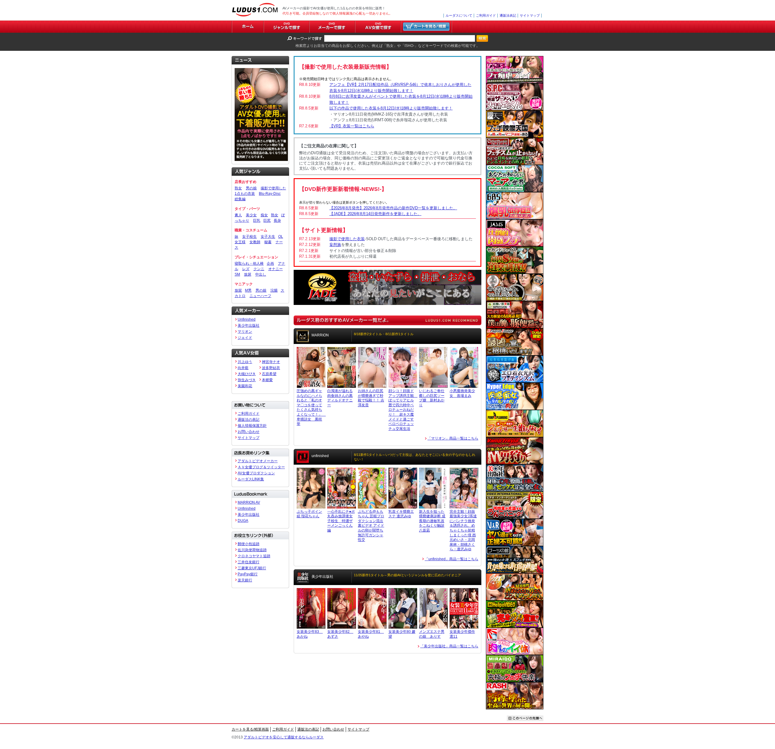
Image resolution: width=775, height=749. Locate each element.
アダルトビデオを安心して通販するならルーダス (284, 737)
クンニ (258, 269)
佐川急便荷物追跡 (252, 550)
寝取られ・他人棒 (249, 263)
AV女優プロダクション (256, 473)
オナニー (275, 269)
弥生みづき (247, 380)
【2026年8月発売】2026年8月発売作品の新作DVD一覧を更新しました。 (393, 208)
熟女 (238, 188)
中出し (260, 274)
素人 (238, 215)
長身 (277, 220)
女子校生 (249, 236)
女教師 (254, 242)
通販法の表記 (248, 419)
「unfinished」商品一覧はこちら (451, 559)
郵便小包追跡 (248, 544)
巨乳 (256, 220)
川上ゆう (245, 362)
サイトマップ (530, 15)
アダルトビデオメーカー (258, 461)
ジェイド (245, 337)
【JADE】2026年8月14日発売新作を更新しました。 (375, 213)
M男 (248, 290)
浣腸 (274, 290)
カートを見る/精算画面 (250, 729)
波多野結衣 (271, 368)
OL (280, 236)
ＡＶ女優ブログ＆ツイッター (261, 467)
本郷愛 (267, 380)
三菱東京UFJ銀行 (252, 568)
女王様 (240, 242)
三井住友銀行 (248, 562)
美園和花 (245, 386)
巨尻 (267, 220)
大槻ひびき (247, 374)
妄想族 (335, 244)
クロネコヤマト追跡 (254, 556)
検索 (482, 38)
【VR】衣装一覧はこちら (351, 126)
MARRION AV (249, 502)
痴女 (264, 215)
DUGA (243, 520)
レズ (245, 269)
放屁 (238, 290)
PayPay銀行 (248, 574)
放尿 (247, 274)
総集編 (240, 199)
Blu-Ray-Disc (270, 193)
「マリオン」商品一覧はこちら (452, 438)
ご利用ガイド (486, 15)
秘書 (268, 242)
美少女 (251, 215)
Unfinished (247, 319)
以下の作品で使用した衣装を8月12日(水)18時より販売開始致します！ (391, 108)
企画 (270, 263)
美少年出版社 (248, 325)
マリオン (245, 331)
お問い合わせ (248, 432)
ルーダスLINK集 (251, 479)
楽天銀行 (245, 580)
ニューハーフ (260, 296)
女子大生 (268, 236)
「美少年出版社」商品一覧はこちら (449, 646)
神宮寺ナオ (271, 362)
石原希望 (269, 374)
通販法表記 (508, 15)
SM (237, 274)
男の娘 (251, 188)
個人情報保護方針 (252, 426)
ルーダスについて (459, 15)
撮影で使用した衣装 (347, 239)
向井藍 (243, 368)
